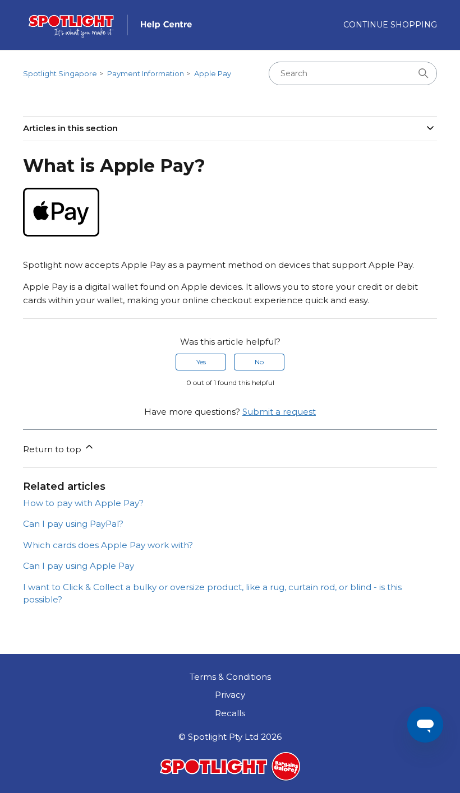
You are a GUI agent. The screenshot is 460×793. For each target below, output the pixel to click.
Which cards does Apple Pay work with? (108, 545)
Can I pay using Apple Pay (78, 565)
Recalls (230, 713)
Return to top (53, 449)
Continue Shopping (390, 25)
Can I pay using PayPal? (73, 523)
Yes (201, 362)
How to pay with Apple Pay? (83, 503)
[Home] (114, 25)
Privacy (230, 694)
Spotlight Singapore (60, 73)
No (259, 362)
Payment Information (145, 73)
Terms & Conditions (230, 676)
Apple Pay (212, 73)
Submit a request (279, 411)
